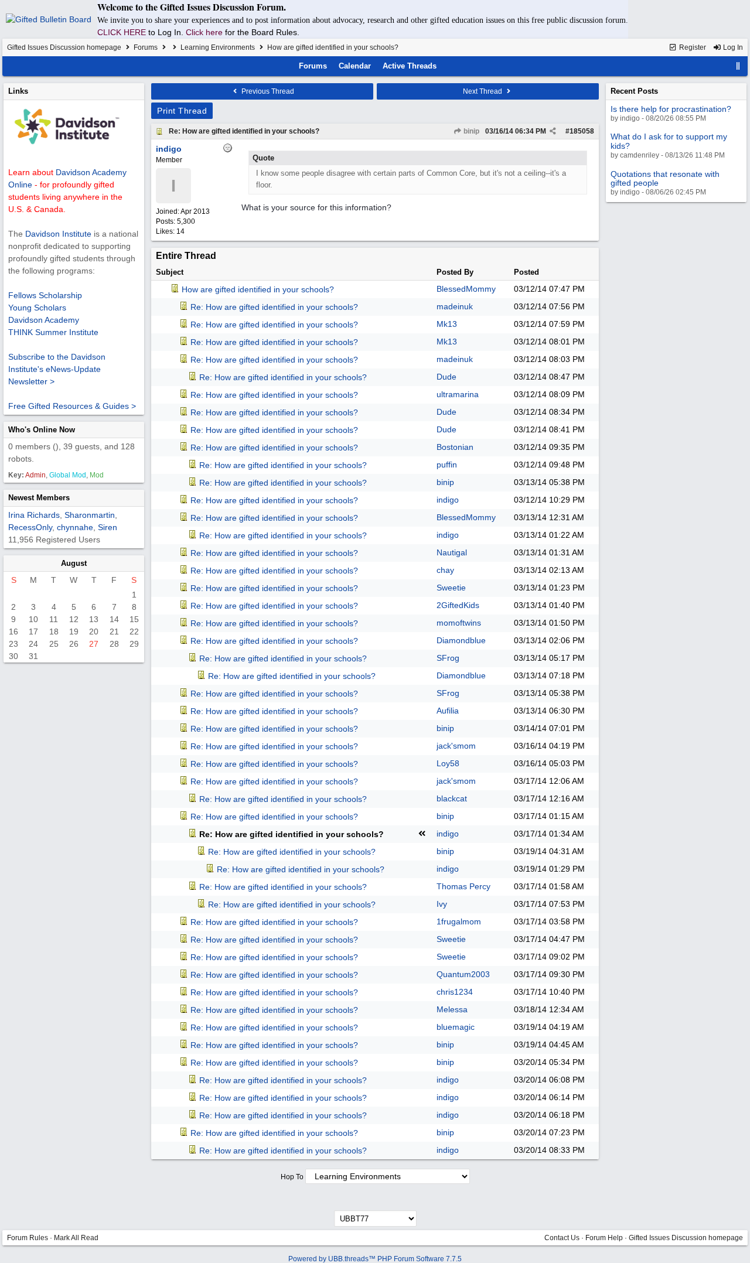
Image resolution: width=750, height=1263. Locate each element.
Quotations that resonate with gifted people (665, 178)
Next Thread (483, 91)
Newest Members (39, 497)
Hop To (292, 1177)
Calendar (355, 66)
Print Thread (182, 110)
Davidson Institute (58, 233)
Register (691, 47)
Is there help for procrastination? (671, 109)
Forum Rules (27, 1238)
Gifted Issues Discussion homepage (64, 47)
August (74, 563)
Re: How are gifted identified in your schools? (244, 131)
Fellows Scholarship (45, 295)
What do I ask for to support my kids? (669, 141)
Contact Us (561, 1238)
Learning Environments (217, 47)
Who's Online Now (41, 429)
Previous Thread (267, 91)
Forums (146, 47)
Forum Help (604, 1238)
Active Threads (410, 66)
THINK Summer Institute (53, 332)
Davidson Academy (43, 320)
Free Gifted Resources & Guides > (72, 406)
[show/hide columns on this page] (738, 66)
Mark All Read (76, 1238)
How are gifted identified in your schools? (258, 289)
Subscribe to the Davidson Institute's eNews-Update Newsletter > (56, 369)
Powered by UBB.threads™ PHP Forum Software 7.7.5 (375, 1259)
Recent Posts (634, 91)
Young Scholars (37, 307)
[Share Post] (553, 131)
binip (470, 131)
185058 (582, 131)
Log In (732, 47)
